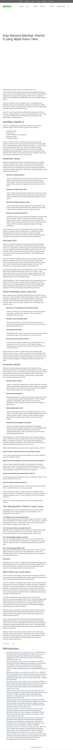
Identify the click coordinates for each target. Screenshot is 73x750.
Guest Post (51, 1)
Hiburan (35, 6)
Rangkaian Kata (61, 6)
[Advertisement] (25, 23)
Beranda (21, 6)
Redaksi (44, 1)
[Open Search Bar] (68, 6)
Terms (38, 1)
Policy (32, 1)
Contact (27, 1)
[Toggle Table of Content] (12, 644)
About (20, 1)
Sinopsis (52, 6)
